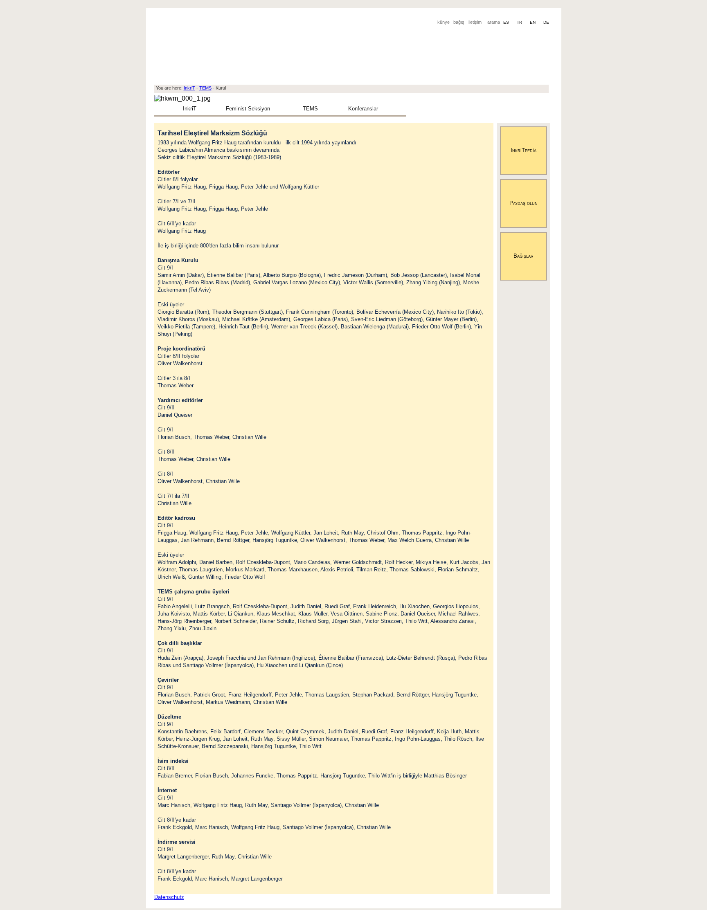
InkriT (189, 109)
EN (533, 22)
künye (443, 22)
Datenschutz (169, 897)
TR (520, 22)
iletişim (475, 22)
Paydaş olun (523, 203)
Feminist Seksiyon (248, 109)
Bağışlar (523, 256)
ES (506, 22)
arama (493, 22)
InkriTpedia (523, 150)
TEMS (310, 109)
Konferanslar (363, 109)
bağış (458, 22)
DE (546, 22)
